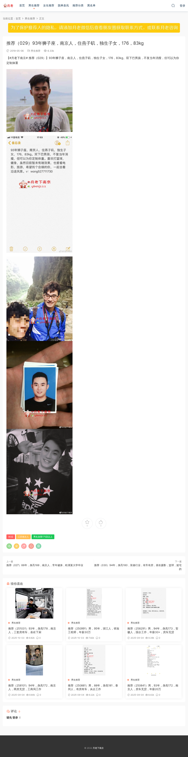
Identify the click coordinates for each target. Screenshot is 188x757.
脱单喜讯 (63, 5)
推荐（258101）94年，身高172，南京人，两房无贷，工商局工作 (32, 687)
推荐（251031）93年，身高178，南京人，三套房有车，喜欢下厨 (32, 630)
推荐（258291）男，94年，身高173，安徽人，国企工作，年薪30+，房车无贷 (152, 630)
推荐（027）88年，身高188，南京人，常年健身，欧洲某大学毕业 (44, 565)
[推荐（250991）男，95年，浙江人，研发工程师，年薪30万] (94, 603)
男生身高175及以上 (43, 536)
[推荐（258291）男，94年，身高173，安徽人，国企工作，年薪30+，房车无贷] (154, 603)
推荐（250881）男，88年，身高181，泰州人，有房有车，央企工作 (93, 687)
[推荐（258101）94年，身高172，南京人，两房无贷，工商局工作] (34, 660)
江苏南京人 (23, 536)
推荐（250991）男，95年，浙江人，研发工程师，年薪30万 (93, 630)
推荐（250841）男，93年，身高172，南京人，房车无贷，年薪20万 (152, 687)
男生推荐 (33, 5)
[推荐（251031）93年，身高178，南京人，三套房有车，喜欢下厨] (34, 603)
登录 (15, 717)
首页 (22, 5)
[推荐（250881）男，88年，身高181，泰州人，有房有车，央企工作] (94, 660)
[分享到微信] (9, 546)
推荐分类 (78, 5)
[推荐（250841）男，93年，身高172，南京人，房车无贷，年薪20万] (154, 660)
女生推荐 (48, 5)
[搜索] (173, 5)
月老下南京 (8, 5)
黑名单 (91, 5)
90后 (10, 536)
